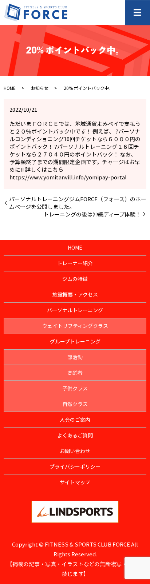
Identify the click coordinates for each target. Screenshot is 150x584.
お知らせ (39, 88)
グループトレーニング (75, 341)
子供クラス (75, 388)
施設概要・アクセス (75, 294)
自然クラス (75, 404)
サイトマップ (75, 482)
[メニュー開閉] (137, 12)
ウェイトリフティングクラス (75, 325)
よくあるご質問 (75, 435)
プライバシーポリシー (75, 466)
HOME (10, 88)
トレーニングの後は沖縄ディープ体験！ (92, 214)
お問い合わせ (75, 450)
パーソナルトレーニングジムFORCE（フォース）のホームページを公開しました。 (77, 202)
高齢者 (75, 372)
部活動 (75, 357)
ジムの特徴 (75, 278)
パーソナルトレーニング (75, 310)
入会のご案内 (75, 419)
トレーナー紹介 (75, 263)
